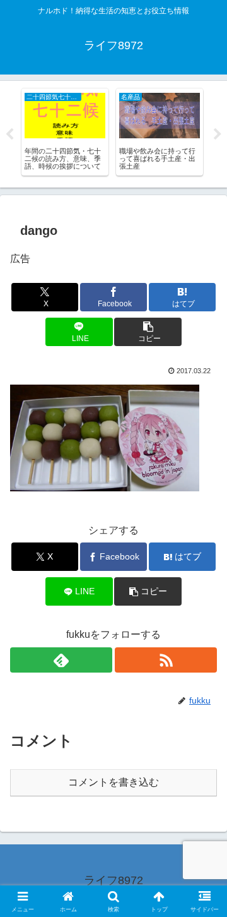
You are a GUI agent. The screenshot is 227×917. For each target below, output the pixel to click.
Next (217, 134)
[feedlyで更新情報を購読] (61, 660)
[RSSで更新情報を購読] (166, 660)
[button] (148, 332)
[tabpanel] (64, 132)
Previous (9, 134)
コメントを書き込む (113, 782)
